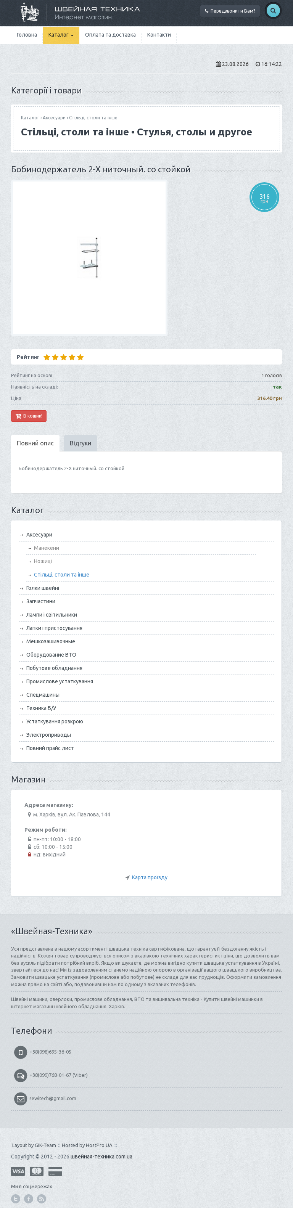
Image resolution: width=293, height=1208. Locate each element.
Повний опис (35, 443)
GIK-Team (45, 1145)
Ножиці (43, 561)
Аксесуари (54, 117)
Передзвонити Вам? (231, 10)
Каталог (59, 35)
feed (41, 1199)
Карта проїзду (149, 877)
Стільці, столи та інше (93, 117)
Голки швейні (42, 588)
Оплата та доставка (110, 35)
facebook (28, 1199)
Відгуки (80, 443)
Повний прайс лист (50, 748)
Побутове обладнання (54, 668)
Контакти (159, 35)
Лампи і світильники (51, 615)
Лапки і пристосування (54, 628)
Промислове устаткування (59, 681)
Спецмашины (43, 695)
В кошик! (31, 415)
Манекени (46, 548)
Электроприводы (48, 735)
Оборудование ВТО (51, 655)
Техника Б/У (41, 708)
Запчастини (40, 601)
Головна (27, 35)
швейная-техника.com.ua (101, 1156)
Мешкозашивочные (50, 641)
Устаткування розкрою (54, 721)
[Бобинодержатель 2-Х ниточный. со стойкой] (146, 258)
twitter (15, 1199)
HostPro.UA (99, 1145)
